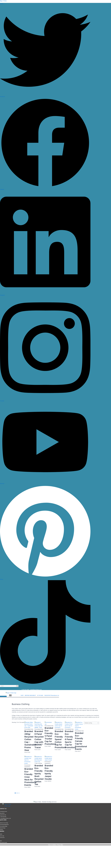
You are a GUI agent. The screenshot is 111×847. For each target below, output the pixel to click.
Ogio (1, 840)
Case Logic (2, 835)
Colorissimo (2, 837)
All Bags (1, 829)
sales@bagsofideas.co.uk (36, 689)
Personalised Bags (3, 826)
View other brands (3, 842)
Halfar (1, 834)
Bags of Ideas (3, 0)
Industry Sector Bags (4, 822)
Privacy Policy (60, 844)
